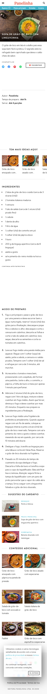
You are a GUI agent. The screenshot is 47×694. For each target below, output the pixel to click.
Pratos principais (20, 8)
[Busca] (44, 3)
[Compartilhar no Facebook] (9, 67)
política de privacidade (15, 655)
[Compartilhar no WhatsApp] (20, 67)
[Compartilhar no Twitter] (3, 67)
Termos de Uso (33, 683)
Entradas (32, 8)
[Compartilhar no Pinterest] (15, 67)
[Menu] (3, 3)
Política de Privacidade (16, 683)
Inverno (41, 8)
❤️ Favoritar (35, 65)
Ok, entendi (33, 673)
